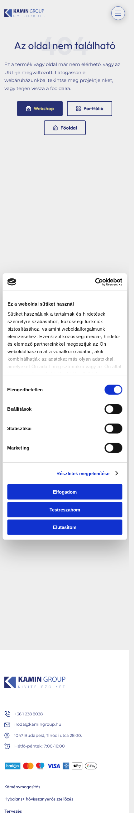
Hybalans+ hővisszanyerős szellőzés (38, 799)
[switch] (113, 409)
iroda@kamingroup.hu (37, 724)
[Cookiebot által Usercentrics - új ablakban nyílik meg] (95, 282)
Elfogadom (65, 492)
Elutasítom (64, 527)
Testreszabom (65, 509)
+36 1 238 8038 (29, 714)
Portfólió (93, 108)
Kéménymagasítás (22, 787)
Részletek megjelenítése (82, 473)
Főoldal (68, 128)
